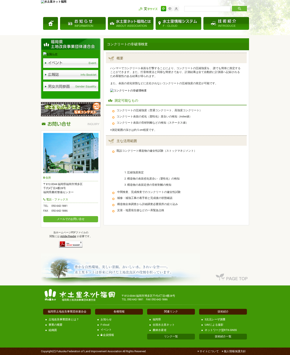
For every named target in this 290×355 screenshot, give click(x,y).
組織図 (53, 330)
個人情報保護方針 (235, 351)
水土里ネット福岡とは (130, 23)
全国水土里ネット (164, 324)
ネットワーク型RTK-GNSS (221, 330)
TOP (50, 23)
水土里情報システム (178, 23)
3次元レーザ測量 (215, 319)
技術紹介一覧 (223, 336)
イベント (106, 329)
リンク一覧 (171, 336)
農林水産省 (159, 330)
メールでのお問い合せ (70, 219)
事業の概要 (55, 324)
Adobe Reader (68, 236)
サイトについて (209, 351)
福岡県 (157, 319)
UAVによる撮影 (214, 324)
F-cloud (105, 324)
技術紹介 (226, 23)
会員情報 (108, 334)
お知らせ (83, 23)
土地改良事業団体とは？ (64, 319)
